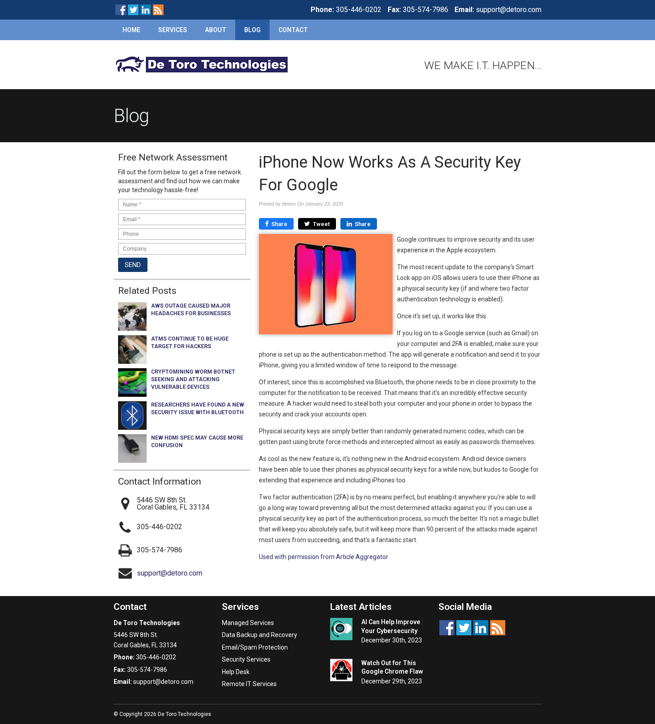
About (215, 29)
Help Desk (236, 671)
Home (131, 29)
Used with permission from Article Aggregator (323, 556)
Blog (252, 29)
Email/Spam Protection (255, 647)
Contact (293, 29)
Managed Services (248, 622)
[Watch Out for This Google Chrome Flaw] (341, 671)
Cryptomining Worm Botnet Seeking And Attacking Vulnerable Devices (193, 379)
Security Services (246, 659)
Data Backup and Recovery (259, 634)
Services (172, 29)
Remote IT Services (249, 683)
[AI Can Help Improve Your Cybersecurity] (341, 630)
